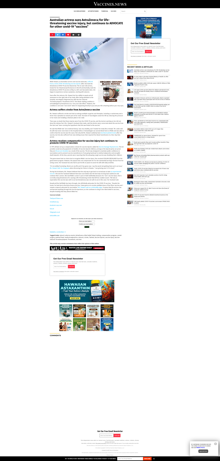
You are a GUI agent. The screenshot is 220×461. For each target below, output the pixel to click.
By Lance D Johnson (144, 73)
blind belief (87, 235)
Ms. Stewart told (59, 168)
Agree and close (203, 451)
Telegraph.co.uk (55, 212)
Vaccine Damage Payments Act (108, 147)
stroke (86, 237)
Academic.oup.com (56, 205)
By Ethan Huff (142, 86)
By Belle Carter (143, 109)
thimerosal (104, 11)
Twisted (91, 237)
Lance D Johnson (64, 31)
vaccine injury (109, 237)
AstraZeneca (80, 235)
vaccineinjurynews (79, 11)
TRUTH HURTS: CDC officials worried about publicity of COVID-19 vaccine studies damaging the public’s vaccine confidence (151, 162)
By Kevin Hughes (143, 94)
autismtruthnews (93, 11)
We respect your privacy (101, 443)
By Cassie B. (142, 139)
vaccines (113, 11)
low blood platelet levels (108, 133)
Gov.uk (52, 209)
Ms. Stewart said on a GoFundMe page (90, 187)
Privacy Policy (110, 455)
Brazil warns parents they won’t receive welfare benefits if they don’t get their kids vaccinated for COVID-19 (151, 143)
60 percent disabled (62, 151)
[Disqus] (87, 359)
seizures (81, 237)
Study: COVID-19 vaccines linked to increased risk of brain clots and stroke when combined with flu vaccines (151, 169)
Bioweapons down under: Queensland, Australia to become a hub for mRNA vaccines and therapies (152, 182)
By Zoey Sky (142, 172)
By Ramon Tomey (143, 185)
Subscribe (147, 459)
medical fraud (59, 237)
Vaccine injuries (100, 237)
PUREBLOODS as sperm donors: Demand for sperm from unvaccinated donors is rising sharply (149, 136)
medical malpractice (71, 237)
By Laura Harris (143, 117)
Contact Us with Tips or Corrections (110, 450)
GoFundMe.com (54, 215)
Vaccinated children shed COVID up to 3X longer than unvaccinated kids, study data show (148, 129)
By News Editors (143, 80)
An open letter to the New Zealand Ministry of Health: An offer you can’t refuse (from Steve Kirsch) (151, 77)
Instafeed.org (54, 202)
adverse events (70, 235)
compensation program (108, 235)
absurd (62, 235)
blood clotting (96, 235)
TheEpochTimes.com (56, 198)
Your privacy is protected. (58, 271)
